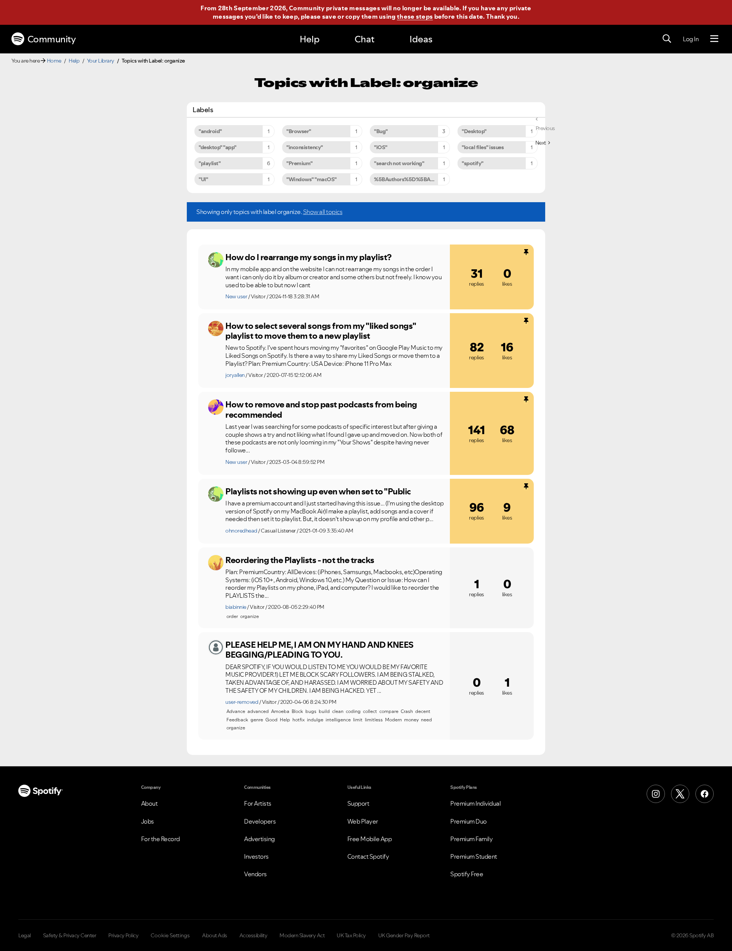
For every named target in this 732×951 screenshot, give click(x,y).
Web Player (362, 821)
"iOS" (380, 147)
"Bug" (381, 131)
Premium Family (471, 839)
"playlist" (209, 163)
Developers (260, 821)
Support (358, 803)
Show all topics (323, 212)
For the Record (160, 839)
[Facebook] (704, 794)
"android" (210, 131)
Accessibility (253, 935)
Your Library (100, 60)
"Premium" (299, 163)
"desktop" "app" (217, 147)
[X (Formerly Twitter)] (680, 794)
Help (309, 39)
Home (54, 60)
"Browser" (298, 131)
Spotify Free (466, 874)
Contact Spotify (368, 856)
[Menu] (714, 39)
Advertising (259, 839)
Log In (690, 39)
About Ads (214, 935)
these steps (415, 16)
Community (51, 39)
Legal (24, 935)
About (149, 803)
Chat (364, 39)
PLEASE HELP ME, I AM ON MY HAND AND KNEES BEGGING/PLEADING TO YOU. (319, 650)
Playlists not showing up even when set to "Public (318, 491)
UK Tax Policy (351, 935)
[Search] (666, 39)
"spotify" (472, 163)
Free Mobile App (369, 839)
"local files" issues (483, 147)
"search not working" (399, 163)
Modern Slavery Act (301, 935)
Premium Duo (468, 821)
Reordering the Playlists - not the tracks (299, 560)
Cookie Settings (170, 935)
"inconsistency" (304, 147)
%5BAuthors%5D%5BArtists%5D (412, 179)
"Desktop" (474, 131)
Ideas (420, 39)
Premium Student (473, 856)
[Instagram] (656, 794)
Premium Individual (475, 803)
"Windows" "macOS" (311, 179)
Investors (256, 856)
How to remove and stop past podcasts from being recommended (321, 409)
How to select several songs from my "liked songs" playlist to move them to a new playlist (320, 331)
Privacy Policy (123, 935)
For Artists (257, 803)
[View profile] (215, 259)
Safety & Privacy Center (69, 935)
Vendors (255, 874)
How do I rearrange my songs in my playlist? (308, 257)
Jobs (147, 821)
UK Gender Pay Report (404, 935)
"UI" (203, 179)
